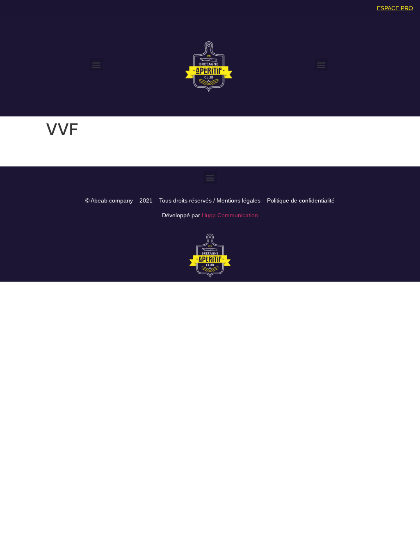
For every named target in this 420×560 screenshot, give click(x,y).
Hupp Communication (230, 215)
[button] (96, 64)
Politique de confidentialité (301, 200)
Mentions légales (238, 200)
